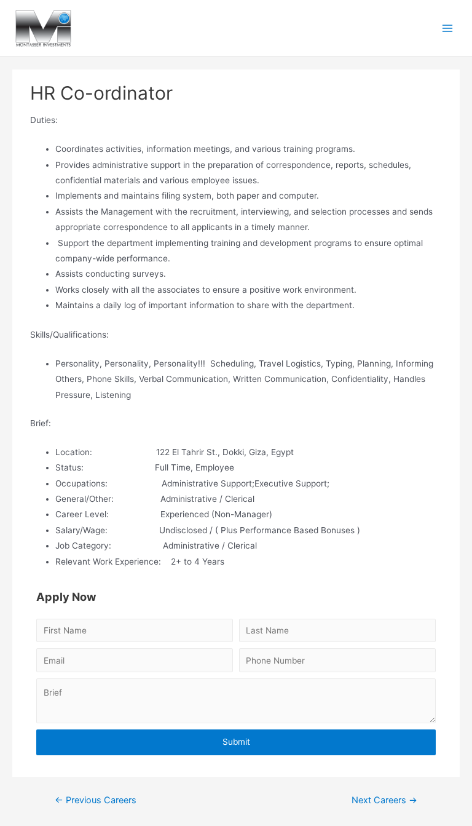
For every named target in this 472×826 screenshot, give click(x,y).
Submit (236, 742)
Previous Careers (95, 800)
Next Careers (384, 800)
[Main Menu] (447, 28)
